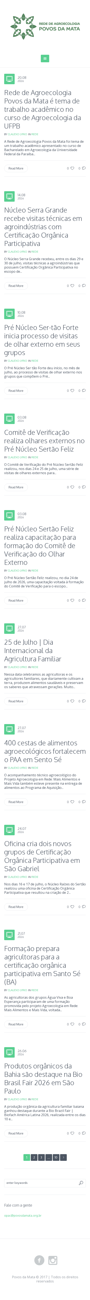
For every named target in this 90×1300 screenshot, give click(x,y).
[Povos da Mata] (45, 26)
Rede (34, 134)
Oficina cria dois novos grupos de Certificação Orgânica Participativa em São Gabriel (42, 856)
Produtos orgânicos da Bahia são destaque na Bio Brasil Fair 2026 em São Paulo (43, 1078)
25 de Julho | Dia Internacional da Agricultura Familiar (32, 650)
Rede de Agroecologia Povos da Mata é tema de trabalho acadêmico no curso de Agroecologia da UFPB (42, 109)
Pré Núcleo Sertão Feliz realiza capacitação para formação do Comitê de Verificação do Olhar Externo (40, 546)
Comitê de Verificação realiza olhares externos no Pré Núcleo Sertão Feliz (44, 440)
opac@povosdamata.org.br (22, 1215)
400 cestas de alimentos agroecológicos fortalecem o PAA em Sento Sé (45, 751)
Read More (16, 168)
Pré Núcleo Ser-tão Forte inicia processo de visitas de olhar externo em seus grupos (42, 340)
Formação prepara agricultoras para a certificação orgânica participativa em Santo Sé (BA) (42, 965)
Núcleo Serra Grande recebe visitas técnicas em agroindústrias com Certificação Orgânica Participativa (43, 227)
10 (56, 1157)
